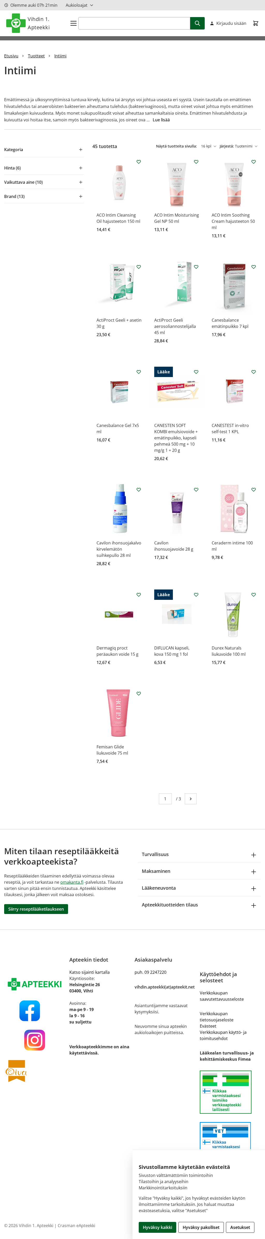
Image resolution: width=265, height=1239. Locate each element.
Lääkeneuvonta (159, 888)
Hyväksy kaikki (157, 1227)
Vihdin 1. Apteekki (39, 23)
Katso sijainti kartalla (89, 972)
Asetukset (240, 1227)
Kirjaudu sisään (231, 23)
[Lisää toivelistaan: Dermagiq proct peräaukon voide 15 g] (139, 594)
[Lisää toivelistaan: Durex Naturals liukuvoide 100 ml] (253, 594)
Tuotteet (36, 56)
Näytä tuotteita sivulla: (177, 146)
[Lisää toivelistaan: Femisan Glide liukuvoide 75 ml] (139, 693)
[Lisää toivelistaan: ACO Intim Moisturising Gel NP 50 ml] (196, 162)
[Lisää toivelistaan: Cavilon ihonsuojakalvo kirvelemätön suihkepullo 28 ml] (139, 489)
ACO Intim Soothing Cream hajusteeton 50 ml (233, 221)
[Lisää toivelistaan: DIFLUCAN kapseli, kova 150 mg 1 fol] (196, 594)
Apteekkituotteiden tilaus (170, 905)
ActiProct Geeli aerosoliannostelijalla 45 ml (175, 326)
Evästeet (208, 1026)
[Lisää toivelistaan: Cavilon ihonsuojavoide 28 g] (196, 489)
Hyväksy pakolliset (201, 1227)
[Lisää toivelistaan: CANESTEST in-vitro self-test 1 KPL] (253, 372)
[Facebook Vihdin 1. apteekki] (34, 1010)
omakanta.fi (71, 882)
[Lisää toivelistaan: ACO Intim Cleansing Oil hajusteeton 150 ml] (139, 162)
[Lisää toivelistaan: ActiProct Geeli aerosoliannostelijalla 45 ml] (196, 267)
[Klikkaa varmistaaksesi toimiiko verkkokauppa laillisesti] (230, 1092)
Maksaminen (156, 871)
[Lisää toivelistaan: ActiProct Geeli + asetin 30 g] (139, 267)
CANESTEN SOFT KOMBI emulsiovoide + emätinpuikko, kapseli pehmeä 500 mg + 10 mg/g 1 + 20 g (176, 438)
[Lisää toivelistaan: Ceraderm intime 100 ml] (253, 489)
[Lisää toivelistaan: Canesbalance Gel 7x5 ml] (139, 372)
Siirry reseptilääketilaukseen (36, 909)
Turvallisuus (155, 854)
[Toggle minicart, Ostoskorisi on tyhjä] (256, 23)
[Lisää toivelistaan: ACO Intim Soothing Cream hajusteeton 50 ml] (253, 162)
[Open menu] (73, 23)
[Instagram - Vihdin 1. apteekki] (34, 1040)
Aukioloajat (76, 5)
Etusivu (11, 56)
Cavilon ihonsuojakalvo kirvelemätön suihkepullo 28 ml (119, 549)
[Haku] (197, 23)
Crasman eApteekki (76, 1225)
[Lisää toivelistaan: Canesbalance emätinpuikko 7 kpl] (253, 267)
